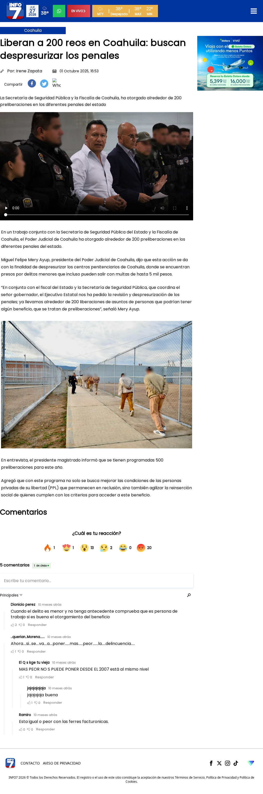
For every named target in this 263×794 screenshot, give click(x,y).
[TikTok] (235, 763)
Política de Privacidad (221, 777)
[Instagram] (227, 763)
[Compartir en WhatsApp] (56, 83)
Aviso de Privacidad (62, 763)
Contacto (30, 763)
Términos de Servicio (190, 777)
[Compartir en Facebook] (32, 83)
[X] (219, 763)
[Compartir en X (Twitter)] (44, 83)
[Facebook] (211, 763)
